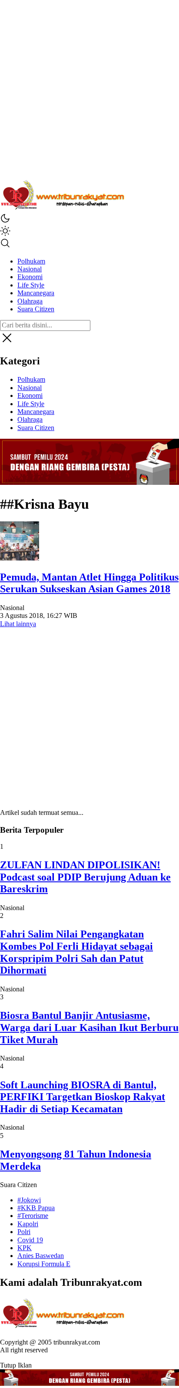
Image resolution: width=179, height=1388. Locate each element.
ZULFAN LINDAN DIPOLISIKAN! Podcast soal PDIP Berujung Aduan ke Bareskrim (85, 876)
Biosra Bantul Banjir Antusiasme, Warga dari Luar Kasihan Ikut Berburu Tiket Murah (89, 1027)
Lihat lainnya (18, 623)
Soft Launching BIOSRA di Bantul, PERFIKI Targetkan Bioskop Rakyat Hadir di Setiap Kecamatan (82, 1096)
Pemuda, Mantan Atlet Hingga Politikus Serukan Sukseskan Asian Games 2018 (89, 583)
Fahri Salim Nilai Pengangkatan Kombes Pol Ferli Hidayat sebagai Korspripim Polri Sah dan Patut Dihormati (76, 952)
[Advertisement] (89, 89)
